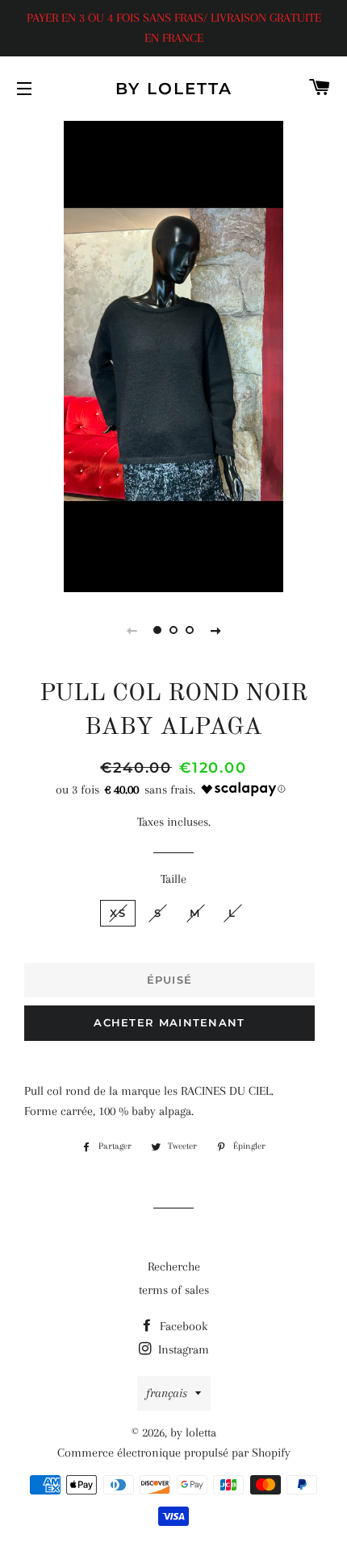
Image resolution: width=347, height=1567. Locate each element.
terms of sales (174, 1290)
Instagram (182, 1349)
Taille (173, 879)
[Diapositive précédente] (131, 630)
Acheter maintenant (169, 1022)
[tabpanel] (173, 354)
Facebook (182, 1326)
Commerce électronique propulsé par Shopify (174, 1452)
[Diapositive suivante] (215, 630)
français (166, 1393)
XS (118, 912)
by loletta (173, 88)
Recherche (174, 1266)
